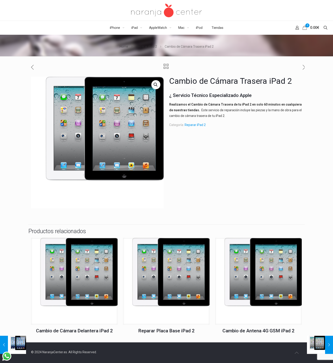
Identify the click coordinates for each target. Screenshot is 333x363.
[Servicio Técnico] (166, 10)
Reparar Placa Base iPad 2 (166, 330)
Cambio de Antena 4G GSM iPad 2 (258, 330)
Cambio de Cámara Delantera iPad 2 (74, 330)
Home (124, 46)
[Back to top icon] (296, 352)
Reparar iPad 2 (146, 46)
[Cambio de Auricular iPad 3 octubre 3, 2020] (13, 345)
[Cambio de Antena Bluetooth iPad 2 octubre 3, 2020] (320, 345)
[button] (155, 84)
